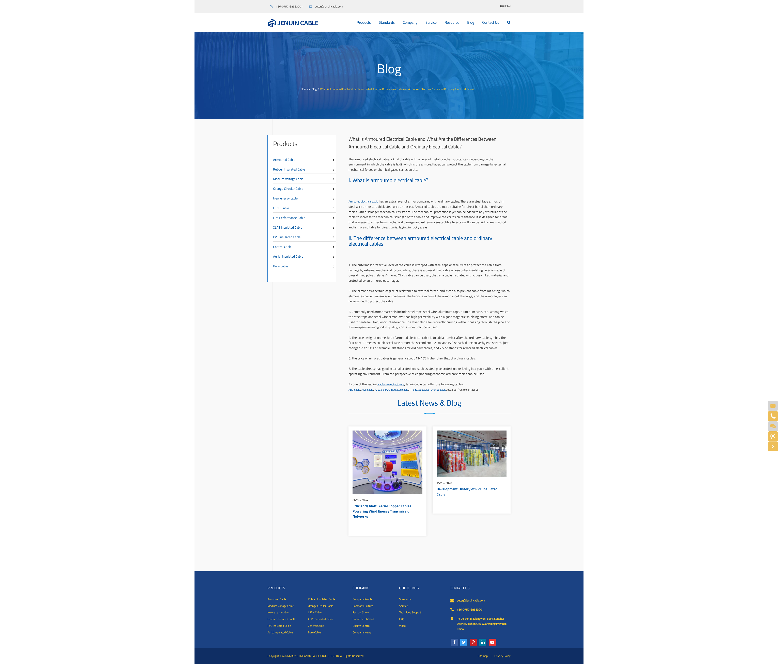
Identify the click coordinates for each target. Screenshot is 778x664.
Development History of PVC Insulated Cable (467, 492)
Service (431, 22)
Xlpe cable (367, 389)
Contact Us (490, 22)
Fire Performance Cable (289, 217)
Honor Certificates (363, 619)
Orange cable (438, 389)
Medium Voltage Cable (288, 178)
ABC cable (354, 389)
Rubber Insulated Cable (289, 169)
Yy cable (379, 389)
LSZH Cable (281, 208)
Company (410, 22)
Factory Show (361, 612)
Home (304, 89)
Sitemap (483, 656)
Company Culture (363, 606)
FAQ (401, 619)
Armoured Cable (284, 159)
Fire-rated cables (419, 389)
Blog (470, 22)
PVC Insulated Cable (286, 236)
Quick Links (409, 588)
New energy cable (285, 198)
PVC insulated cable (396, 389)
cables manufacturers (391, 384)
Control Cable (282, 246)
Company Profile (362, 599)
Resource (452, 22)
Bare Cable (280, 266)
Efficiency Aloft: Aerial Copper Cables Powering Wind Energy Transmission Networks (382, 512)
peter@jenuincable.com (329, 6)
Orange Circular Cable (288, 188)
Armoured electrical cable (363, 201)
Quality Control (361, 626)
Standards (387, 22)
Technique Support (410, 612)
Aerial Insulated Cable (288, 256)
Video (402, 626)
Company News (362, 632)
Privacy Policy (502, 656)
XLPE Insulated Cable (287, 227)
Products (364, 22)
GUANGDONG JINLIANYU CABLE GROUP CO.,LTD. (311, 656)
